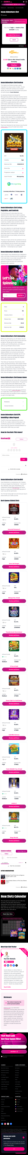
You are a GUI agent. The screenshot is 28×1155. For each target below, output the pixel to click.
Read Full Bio (7, 987)
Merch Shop (3, 1120)
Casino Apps (3, 1079)
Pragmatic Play (18, 1086)
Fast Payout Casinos (5, 1084)
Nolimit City (17, 1093)
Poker (16, 1079)
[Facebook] (11, 1124)
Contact (2, 1101)
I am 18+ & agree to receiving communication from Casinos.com (14, 298)
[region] (14, 456)
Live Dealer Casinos (5, 1077)
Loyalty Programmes (5, 1081)
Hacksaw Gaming (18, 1091)
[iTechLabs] (11, 194)
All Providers (17, 1084)
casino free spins (16, 390)
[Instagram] (5, 1124)
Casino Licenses (4, 1088)
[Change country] (24, 2)
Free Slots (17, 1070)
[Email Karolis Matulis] (5, 965)
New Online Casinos (5, 1072)
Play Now (14, 65)
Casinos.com (3, 7)
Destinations (3, 1113)
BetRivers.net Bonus (14, 56)
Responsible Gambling (5, 1106)
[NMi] (11, 198)
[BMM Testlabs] (6, 198)
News (2, 1111)
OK (14, 1149)
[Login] (26, 2)
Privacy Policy (10, 1145)
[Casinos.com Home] (8, 1)
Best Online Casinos (5, 1068)
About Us (3, 1099)
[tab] (5, 862)
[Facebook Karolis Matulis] (14, 965)
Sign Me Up (21, 295)
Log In (14, 39)
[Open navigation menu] (2, 2)
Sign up (15, 447)
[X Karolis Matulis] (16, 965)
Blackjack (17, 1075)
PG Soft (16, 1088)
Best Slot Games (11, 7)
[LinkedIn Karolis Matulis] (8, 965)
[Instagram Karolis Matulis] (11, 965)
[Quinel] (16, 194)
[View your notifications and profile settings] (25, 465)
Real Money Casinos (5, 1070)
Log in (12, 447)
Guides (2, 1108)
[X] (8, 1124)
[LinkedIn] (2, 1124)
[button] (9, 450)
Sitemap (2, 1118)
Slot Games (17, 1068)
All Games (17, 1072)
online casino (4, 127)
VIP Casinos (3, 1075)
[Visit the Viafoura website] (24, 474)
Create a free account (14, 35)
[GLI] (21, 194)
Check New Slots (7, 914)
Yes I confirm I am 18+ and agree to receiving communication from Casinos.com (13, 1056)
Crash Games (17, 1081)
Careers (2, 1104)
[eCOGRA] (6, 194)
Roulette (16, 1077)
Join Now (13, 1051)
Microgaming (15, 487)
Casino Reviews (4, 1086)
